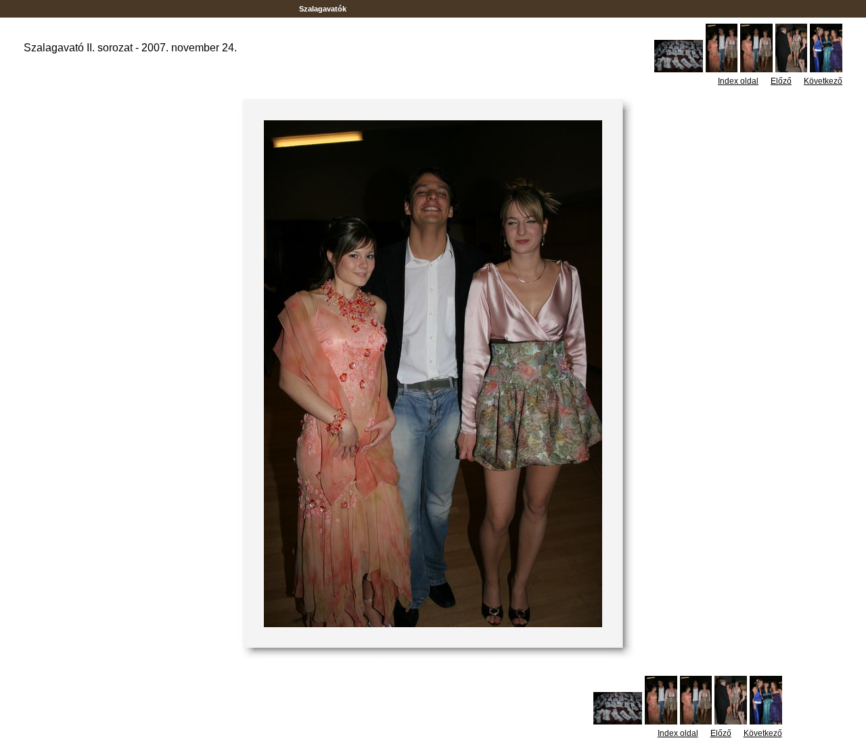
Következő (823, 81)
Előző (781, 81)
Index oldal (738, 81)
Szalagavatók (322, 9)
